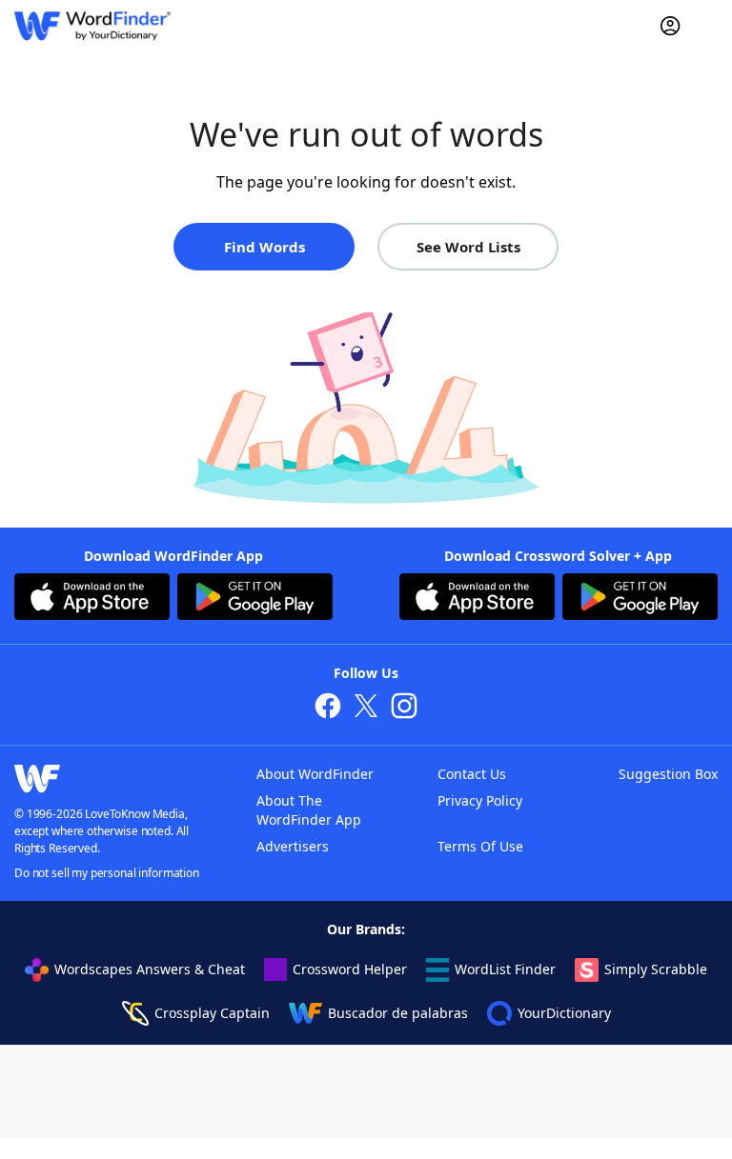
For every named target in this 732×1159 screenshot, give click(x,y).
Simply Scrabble (655, 969)
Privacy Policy (479, 800)
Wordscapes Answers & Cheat (149, 969)
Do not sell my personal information (106, 873)
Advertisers (292, 846)
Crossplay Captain (212, 1013)
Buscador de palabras (398, 1013)
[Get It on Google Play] (255, 599)
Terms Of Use (480, 846)
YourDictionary (564, 1013)
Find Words (264, 246)
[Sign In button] (670, 26)
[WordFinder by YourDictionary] (92, 26)
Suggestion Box (668, 774)
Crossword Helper (350, 969)
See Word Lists (468, 246)
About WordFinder (315, 774)
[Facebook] (328, 708)
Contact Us (471, 774)
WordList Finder (505, 969)
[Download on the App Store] (92, 599)
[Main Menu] (710, 26)
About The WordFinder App (308, 810)
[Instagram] (404, 708)
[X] (366, 708)
